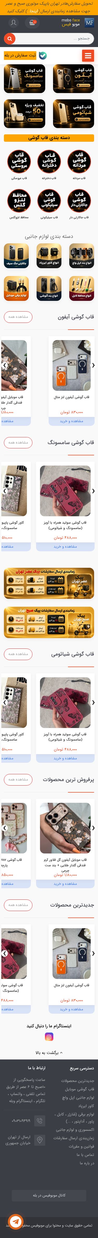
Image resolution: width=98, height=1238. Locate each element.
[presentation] (93, 365)
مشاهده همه (18, 317)
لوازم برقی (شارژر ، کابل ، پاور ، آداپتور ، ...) (74, 1118)
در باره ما (87, 1163)
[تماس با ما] (16, 1222)
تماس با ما (85, 1155)
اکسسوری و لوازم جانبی (75, 1130)
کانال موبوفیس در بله (49, 1196)
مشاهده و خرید (71, 421)
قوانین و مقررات (81, 1146)
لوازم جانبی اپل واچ (78, 1097)
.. (28, 11)
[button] (32, 22)
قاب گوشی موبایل (79, 1089)
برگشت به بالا (48, 1053)
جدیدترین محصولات (77, 1081)
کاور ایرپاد (86, 1106)
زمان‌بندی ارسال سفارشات (73, 1138)
